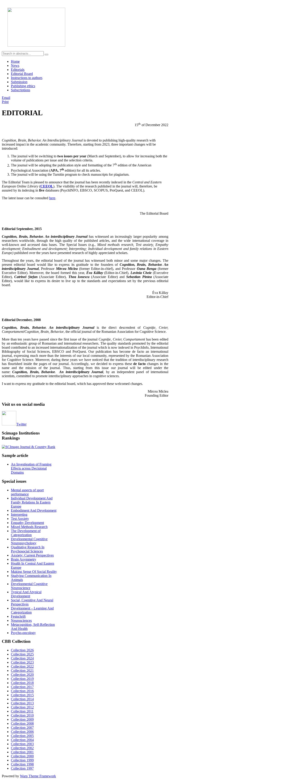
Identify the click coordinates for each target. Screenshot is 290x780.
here (52, 198)
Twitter (21, 424)
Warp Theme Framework (38, 776)
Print (5, 102)
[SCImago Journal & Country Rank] (28, 447)
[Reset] (46, 54)
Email (6, 98)
